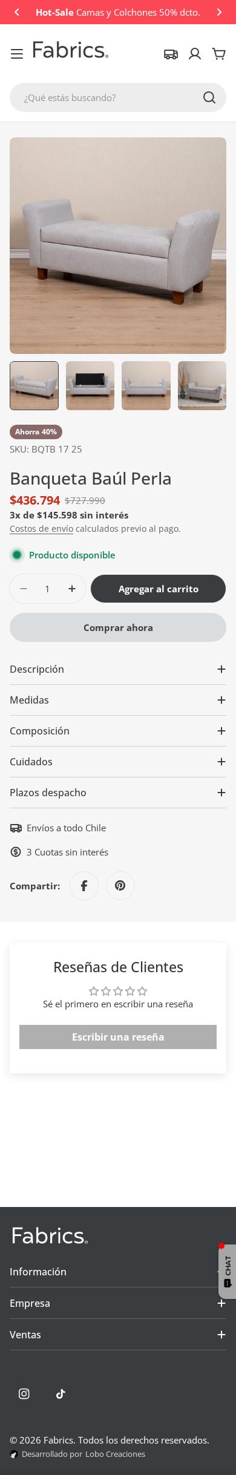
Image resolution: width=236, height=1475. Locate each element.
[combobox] (118, 97)
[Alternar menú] (17, 54)
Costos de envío (41, 528)
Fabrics (58, 1440)
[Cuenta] (195, 54)
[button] (17, 12)
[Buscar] (209, 97)
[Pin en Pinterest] (120, 885)
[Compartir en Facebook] (84, 885)
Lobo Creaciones (115, 1453)
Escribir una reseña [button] (118, 1037)
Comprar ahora (118, 627)
